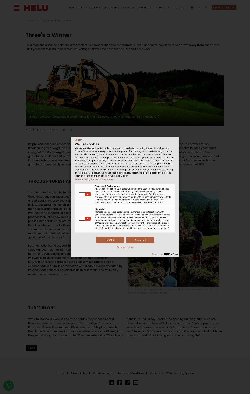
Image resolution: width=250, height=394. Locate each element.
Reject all (110, 239)
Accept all (140, 240)
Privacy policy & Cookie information (94, 179)
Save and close (125, 247)
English (78, 139)
